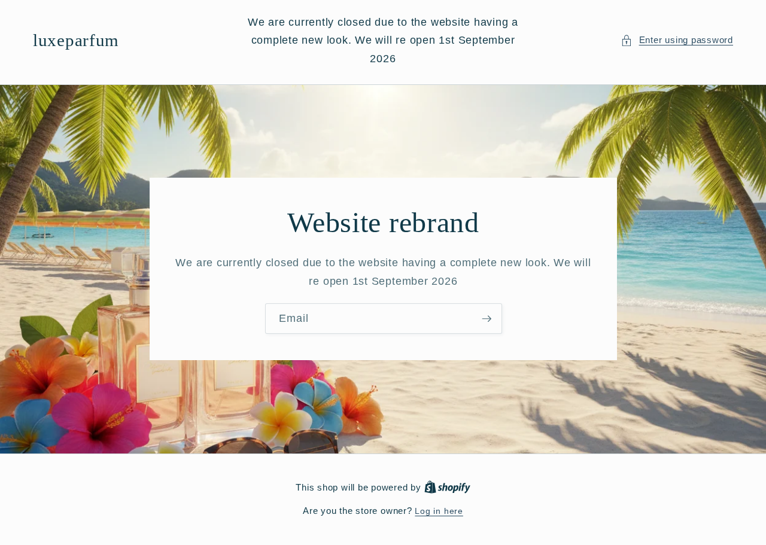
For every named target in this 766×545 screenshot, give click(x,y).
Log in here (439, 511)
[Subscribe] (486, 318)
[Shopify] (447, 487)
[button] (677, 40)
